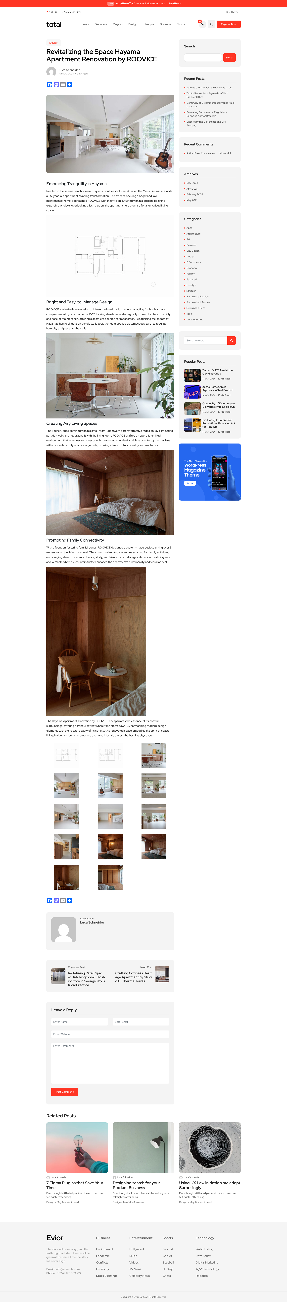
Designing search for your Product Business (136, 1185)
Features (100, 24)
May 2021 (192, 200)
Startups (191, 291)
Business (165, 24)
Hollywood (136, 1249)
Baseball (168, 1262)
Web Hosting (204, 1249)
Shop (180, 24)
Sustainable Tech (196, 308)
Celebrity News (139, 1276)
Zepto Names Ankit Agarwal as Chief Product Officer (207, 95)
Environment (104, 1249)
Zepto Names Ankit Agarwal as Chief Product (217, 388)
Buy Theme (232, 11)
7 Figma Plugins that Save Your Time (74, 1185)
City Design (193, 250)
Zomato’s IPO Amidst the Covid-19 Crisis (209, 87)
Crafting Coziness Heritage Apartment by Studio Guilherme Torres (133, 977)
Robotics (202, 1276)
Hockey (168, 1269)
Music (133, 1256)
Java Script (203, 1256)
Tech (189, 313)
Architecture (194, 233)
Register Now (228, 24)
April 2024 (192, 188)
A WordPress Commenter (200, 153)
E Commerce (194, 262)
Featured (192, 279)
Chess (167, 1276)
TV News (135, 1269)
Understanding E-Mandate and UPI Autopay (206, 123)
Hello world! (224, 153)
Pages (117, 24)
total (53, 24)
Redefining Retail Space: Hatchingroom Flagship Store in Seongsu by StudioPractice (86, 979)
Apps (189, 228)
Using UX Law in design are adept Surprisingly (209, 1185)
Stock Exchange (107, 1276)
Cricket (167, 1256)
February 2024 (195, 194)
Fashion (191, 273)
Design (132, 24)
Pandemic (102, 1256)
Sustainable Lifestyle (198, 302)
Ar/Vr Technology (207, 1269)
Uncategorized (195, 319)
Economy (192, 268)
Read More (175, 3)
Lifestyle (148, 24)
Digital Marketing (207, 1262)
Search (189, 46)
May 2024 (192, 183)
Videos (134, 1262)
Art (188, 239)
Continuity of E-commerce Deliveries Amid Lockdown (211, 104)
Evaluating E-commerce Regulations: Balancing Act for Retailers (207, 114)
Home (83, 24)
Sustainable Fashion (197, 296)
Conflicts (102, 1262)
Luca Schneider (59, 1177)
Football (168, 1249)
